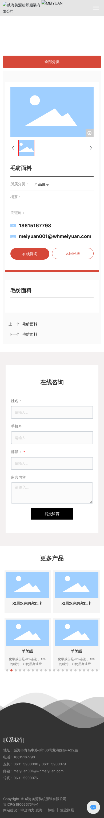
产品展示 (28, 29)
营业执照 (67, 810)
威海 (38, 810)
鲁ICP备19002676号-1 (20, 804)
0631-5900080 (26, 764)
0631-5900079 (54, 764)
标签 (51, 810)
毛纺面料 (29, 334)
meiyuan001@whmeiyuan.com (55, 236)
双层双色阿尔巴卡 (27, 603)
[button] (7, 670)
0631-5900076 (26, 778)
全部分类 (52, 62)
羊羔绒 (27, 651)
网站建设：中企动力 (18, 810)
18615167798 (35, 225)
